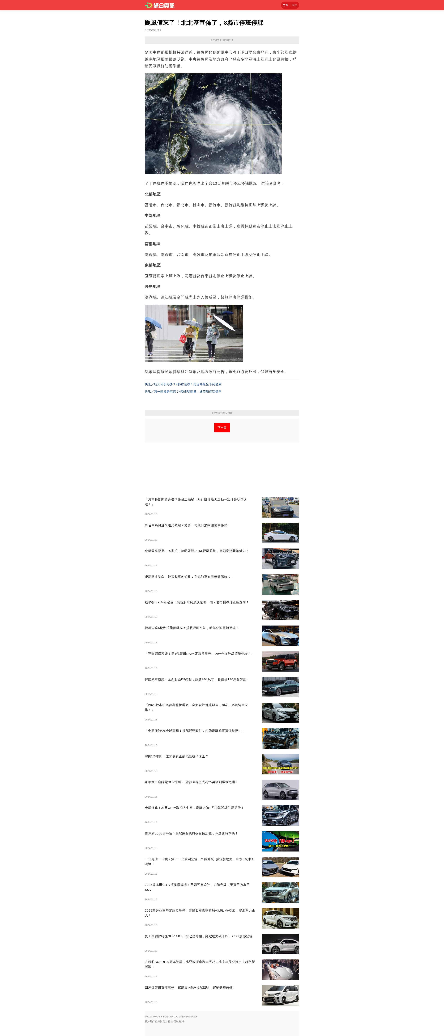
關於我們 (150, 1021)
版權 (181, 1021)
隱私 (176, 1021)
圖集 (294, 5)
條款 (170, 1021)
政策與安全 (161, 1021)
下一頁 (222, 427)
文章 (285, 5)
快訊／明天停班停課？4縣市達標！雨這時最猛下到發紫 (183, 384)
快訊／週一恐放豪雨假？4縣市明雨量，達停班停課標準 (183, 391)
